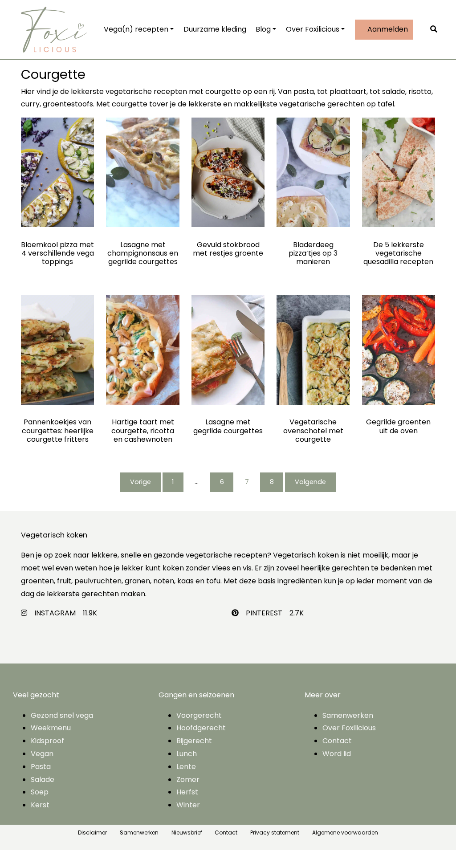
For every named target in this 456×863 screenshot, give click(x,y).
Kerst (40, 805)
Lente (186, 766)
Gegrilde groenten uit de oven (398, 426)
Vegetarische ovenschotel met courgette (313, 430)
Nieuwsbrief (186, 832)
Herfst (187, 792)
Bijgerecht (194, 741)
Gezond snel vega (62, 715)
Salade (42, 779)
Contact (337, 741)
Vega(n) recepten (136, 29)
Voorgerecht (199, 715)
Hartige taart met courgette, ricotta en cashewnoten (142, 430)
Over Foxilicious (312, 29)
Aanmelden (387, 29)
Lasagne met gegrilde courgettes (228, 426)
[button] (436, 29)
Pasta (41, 766)
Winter (188, 805)
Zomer (188, 779)
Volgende (310, 481)
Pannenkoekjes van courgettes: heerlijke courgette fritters (58, 430)
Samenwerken (347, 715)
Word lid (336, 754)
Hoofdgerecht (201, 728)
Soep (40, 792)
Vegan (42, 754)
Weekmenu (51, 728)
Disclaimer (92, 832)
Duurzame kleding (214, 29)
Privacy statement (274, 832)
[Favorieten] (424, 29)
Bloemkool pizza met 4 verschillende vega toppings (57, 253)
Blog (263, 29)
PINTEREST (264, 613)
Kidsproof (47, 741)
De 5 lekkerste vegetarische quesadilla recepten (398, 253)
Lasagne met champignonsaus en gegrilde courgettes (142, 253)
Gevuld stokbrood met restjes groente (228, 249)
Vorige (140, 481)
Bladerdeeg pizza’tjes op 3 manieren (313, 253)
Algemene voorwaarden (345, 832)
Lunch (186, 754)
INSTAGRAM (55, 613)
